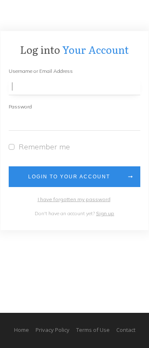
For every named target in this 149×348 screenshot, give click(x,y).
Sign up (105, 213)
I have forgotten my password (74, 199)
